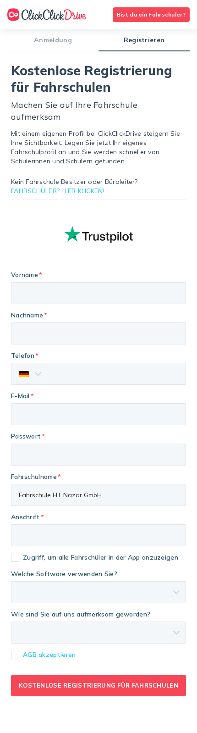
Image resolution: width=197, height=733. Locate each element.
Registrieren (144, 40)
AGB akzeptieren (49, 654)
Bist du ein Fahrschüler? (151, 14)
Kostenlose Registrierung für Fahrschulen (98, 685)
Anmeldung (53, 40)
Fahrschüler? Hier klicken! (57, 191)
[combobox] (98, 535)
